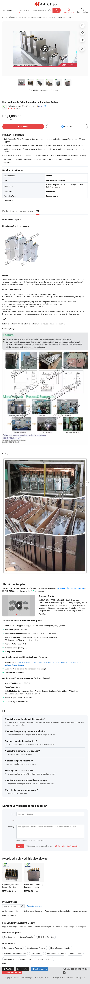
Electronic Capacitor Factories (15, 953)
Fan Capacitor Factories (13, 948)
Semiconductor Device (69, 662)
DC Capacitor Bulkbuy (44, 959)
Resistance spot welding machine (55, 911)
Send (20, 846)
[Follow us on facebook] (72, 969)
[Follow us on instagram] (79, 969)
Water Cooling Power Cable (36, 662)
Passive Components (35, 17)
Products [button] (23, 10)
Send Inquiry (23, 126)
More (4, 963)
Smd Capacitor (9, 937)
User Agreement (58, 978)
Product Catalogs (35, 906)
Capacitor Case (26, 959)
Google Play (22, 969)
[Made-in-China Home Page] (45, 4)
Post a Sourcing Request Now (67, 846)
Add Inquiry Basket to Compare (45, 90)
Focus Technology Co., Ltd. (28, 978)
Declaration (69, 978)
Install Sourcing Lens (13, 972)
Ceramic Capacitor (26, 937)
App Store (8, 969)
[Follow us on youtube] (83, 969)
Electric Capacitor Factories (60, 948)
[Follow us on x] (76, 969)
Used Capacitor (36, 953)
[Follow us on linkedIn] (64, 972)
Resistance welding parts (33, 911)
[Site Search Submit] (56, 10)
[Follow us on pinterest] (86, 969)
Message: (11, 826)
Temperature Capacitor (55, 953)
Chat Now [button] (68, 127)
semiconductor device (10, 911)
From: (13, 814)
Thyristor (21, 662)
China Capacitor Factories (36, 948)
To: (14, 820)
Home (4, 17)
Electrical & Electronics (17, 17)
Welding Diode (53, 662)
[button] (3, 3)
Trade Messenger (39, 969)
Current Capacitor (75, 953)
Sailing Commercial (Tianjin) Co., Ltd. (21, 106)
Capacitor (49, 17)
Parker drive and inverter (11, 915)
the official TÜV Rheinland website (70, 588)
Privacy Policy (80, 978)
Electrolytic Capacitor (63, 17)
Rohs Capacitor (9, 959)
